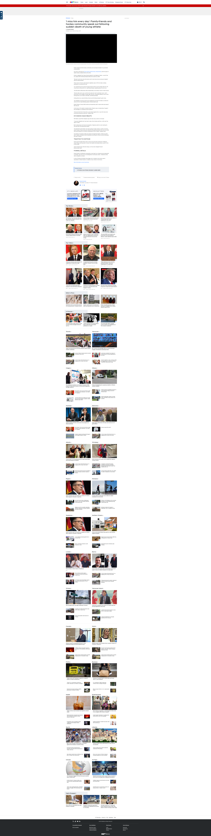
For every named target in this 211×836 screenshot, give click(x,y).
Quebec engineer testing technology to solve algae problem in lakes (82, 435)
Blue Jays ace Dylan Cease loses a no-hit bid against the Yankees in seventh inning (76, 744)
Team (115, 817)
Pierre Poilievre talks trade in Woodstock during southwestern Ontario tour (81, 574)
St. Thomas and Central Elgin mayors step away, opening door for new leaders (82, 581)
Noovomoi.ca (125, 828)
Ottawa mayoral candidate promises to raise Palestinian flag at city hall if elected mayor (108, 390)
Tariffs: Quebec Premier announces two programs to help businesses (77, 423)
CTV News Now (128, 2)
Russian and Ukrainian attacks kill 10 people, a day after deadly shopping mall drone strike (108, 649)
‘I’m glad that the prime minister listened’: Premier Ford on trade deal (90, 263)
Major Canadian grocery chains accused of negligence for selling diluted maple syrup (108, 306)
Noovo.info (125, 827)
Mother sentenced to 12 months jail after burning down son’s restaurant (91, 305)
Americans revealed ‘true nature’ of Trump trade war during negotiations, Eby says (108, 219)
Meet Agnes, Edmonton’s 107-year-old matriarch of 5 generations (103, 423)
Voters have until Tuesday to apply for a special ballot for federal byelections (77, 679)
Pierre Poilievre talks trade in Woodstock (75, 568)
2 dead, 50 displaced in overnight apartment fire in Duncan (107, 617)
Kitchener (68, 18)
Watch (96, 2)
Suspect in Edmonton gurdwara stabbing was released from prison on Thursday (91, 806)
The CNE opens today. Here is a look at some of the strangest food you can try (74, 324)
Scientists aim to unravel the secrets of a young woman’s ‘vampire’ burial (74, 305)
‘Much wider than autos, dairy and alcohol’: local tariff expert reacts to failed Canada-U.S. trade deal (104, 569)
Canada (91, 2)
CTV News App (98, 817)
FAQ (107, 817)
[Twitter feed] (73, 821)
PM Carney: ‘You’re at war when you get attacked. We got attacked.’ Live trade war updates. (73, 219)
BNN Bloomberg (109, 828)
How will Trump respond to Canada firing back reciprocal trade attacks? (109, 286)
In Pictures (101, 2)
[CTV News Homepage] (74, 2)
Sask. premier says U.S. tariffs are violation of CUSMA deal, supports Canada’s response (77, 496)
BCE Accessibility (76, 827)
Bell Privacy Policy (92, 827)
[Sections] (67, 2)
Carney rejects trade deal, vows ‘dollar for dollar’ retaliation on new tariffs (102, 496)
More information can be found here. (81, 162)
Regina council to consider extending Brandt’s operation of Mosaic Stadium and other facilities (82, 508)
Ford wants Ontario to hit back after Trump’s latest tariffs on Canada (74, 235)
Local (86, 2)
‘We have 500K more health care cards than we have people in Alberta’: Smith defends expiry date (109, 235)
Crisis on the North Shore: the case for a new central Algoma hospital (103, 533)
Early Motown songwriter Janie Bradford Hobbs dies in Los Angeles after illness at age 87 (104, 711)
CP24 (107, 827)
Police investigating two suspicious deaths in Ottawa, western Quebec (103, 385)
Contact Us (103, 817)
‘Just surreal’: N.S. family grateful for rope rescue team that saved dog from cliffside (78, 460)
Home (82, 2)
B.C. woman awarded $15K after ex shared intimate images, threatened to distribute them (103, 349)
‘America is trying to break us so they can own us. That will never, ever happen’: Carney (91, 286)
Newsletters (111, 817)
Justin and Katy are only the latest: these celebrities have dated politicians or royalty (91, 324)
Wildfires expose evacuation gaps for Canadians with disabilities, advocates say (82, 649)
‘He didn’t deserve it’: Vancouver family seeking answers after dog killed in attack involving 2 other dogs (109, 806)
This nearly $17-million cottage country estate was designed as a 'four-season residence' (108, 324)
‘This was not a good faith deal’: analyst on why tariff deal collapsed (74, 286)
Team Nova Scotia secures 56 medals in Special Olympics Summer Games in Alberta (82, 471)
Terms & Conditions (92, 828)
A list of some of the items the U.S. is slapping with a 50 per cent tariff (91, 218)
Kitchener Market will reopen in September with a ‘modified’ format (108, 508)
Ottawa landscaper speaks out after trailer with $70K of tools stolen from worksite (108, 397)
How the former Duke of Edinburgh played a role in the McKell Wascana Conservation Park (82, 501)
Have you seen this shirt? (106, 427)
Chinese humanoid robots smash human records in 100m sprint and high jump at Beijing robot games (104, 776)
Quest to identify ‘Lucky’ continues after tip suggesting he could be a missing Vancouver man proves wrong (90, 236)
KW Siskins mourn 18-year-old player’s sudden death (88, 170)
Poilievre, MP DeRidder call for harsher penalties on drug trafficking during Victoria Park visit (108, 501)
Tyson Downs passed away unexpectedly (92, 71)
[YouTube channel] (77, 821)
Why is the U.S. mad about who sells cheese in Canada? (74, 806)
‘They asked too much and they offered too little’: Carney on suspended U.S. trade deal (108, 263)
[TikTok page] (75, 821)
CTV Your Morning (110, 2)
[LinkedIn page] (79, 821)
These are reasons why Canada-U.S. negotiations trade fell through (74, 262)
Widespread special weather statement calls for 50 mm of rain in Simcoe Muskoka (108, 581)
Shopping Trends (119, 2)
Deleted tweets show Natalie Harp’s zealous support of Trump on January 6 (104, 644)
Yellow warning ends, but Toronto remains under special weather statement (78, 349)
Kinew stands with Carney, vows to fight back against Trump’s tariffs (103, 460)
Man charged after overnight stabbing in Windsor (77, 605)
